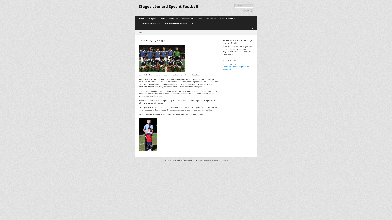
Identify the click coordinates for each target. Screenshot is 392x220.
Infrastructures (188, 19)
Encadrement (211, 19)
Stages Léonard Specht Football (168, 6)
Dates (162, 19)
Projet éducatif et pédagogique (175, 23)
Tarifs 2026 (173, 19)
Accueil (141, 19)
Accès (200, 19)
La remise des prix (229, 64)
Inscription (152, 19)
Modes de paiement (227, 19)
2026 (193, 23)
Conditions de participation (149, 23)
